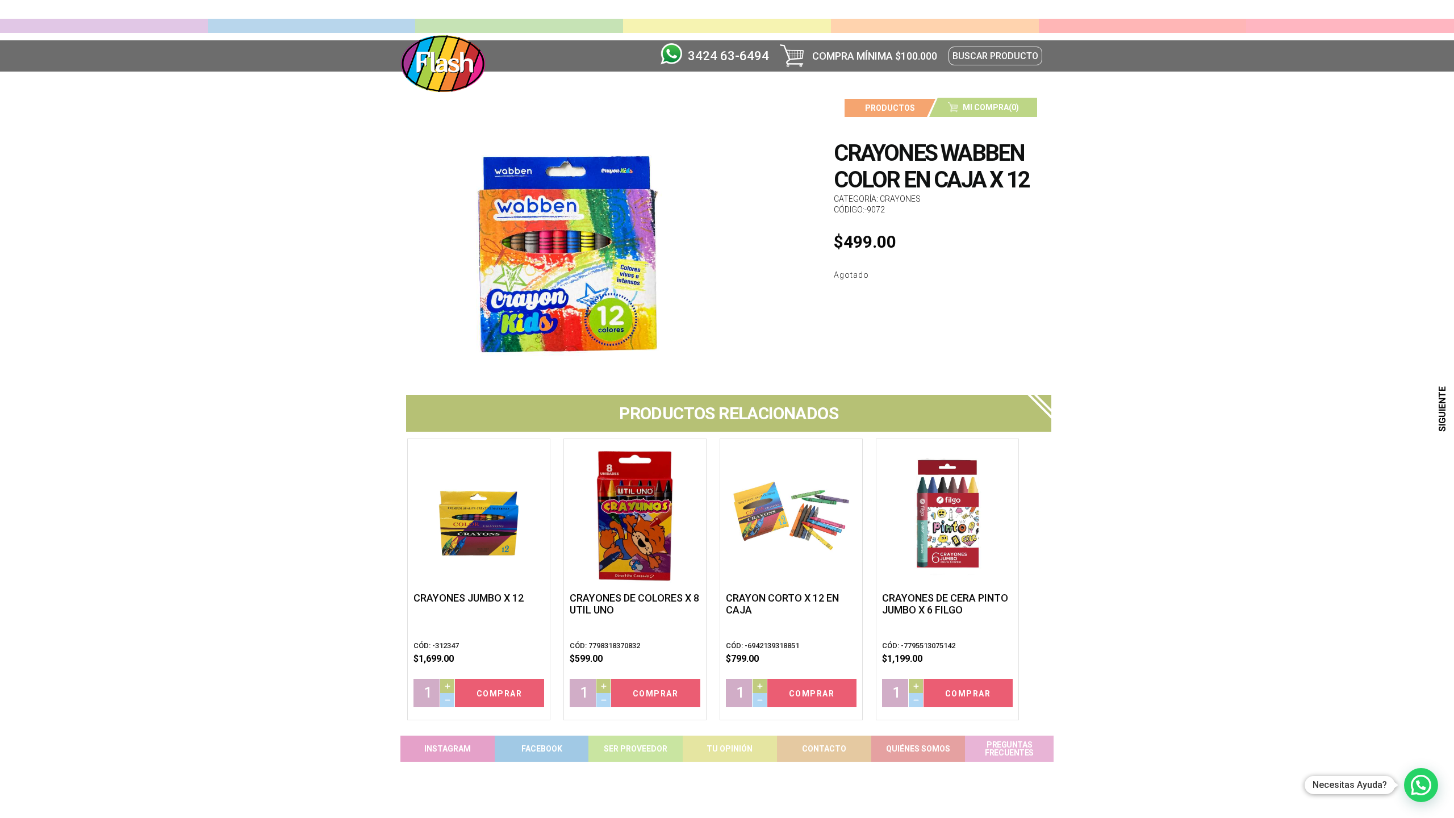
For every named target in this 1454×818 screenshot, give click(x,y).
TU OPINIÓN (730, 748)
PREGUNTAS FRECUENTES (1009, 748)
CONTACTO (824, 748)
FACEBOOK (541, 748)
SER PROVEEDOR (635, 748)
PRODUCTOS (890, 107)
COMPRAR (500, 693)
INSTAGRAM (447, 748)
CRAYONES (900, 198)
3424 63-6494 (728, 56)
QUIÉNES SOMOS (918, 748)
